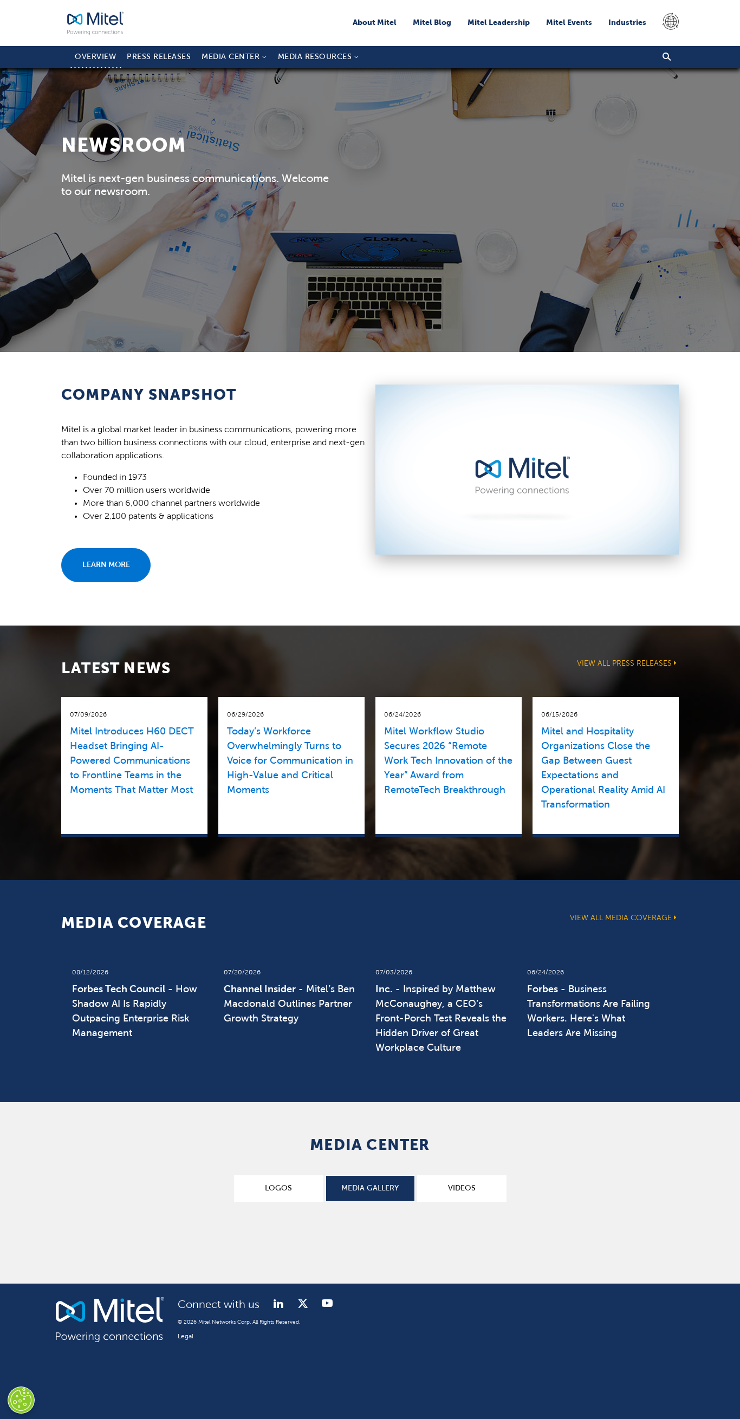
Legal (185, 1336)
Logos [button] (278, 1188)
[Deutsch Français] (668, 23)
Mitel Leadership (499, 23)
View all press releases (624, 664)
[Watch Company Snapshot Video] (527, 552)
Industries (627, 23)
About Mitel (375, 23)
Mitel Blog (432, 23)
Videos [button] (462, 1188)
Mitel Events (569, 23)
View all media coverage (621, 918)
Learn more (106, 565)
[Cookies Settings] (21, 1400)
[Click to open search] (666, 57)
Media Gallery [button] (370, 1188)
